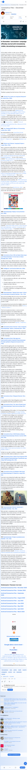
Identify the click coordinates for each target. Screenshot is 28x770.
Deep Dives (7, 4)
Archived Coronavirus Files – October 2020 (13, 590)
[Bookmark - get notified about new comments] (20, 21)
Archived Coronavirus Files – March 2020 (12, 611)
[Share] (23, 21)
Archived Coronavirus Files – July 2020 (12, 600)
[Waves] (9, 767)
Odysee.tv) (8, 139)
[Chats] (15, 767)
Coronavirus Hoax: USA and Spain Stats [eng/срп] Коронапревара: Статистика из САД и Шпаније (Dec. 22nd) (14, 256)
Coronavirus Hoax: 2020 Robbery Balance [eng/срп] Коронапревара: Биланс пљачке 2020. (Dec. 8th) (13, 435)
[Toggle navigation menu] (1, 2)
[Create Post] (25, 763)
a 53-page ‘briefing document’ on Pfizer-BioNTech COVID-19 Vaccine (13, 412)
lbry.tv (2, 139)
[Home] (4, 767)
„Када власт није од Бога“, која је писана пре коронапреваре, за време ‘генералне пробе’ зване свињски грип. (14, 227)
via (12, 676)
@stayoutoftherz (9, 122)
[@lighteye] (3, 13)
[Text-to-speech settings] (25, 16)
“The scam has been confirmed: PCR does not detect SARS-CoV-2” (13, 159)
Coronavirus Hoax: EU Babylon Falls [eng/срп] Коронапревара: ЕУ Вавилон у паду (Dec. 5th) (13, 473)
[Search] (25, 2)
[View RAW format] (2, 682)
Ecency (2, 4)
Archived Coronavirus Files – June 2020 (12, 603)
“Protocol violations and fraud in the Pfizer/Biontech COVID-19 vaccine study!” (14, 123)
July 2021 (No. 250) (17, 187)
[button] (1, 678)
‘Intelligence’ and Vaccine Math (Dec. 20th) (14, 268)
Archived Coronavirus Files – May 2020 (12, 606)
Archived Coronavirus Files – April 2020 (12, 609)
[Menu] (26, 21)
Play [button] (21, 18)
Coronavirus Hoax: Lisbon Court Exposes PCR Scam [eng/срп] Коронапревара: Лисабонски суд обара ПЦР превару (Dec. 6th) (14, 458)
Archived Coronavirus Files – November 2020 (14, 587)
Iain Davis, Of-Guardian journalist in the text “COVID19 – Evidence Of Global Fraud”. (13, 173)
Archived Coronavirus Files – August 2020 (13, 598)
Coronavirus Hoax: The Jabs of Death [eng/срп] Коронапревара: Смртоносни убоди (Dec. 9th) (13, 406)
